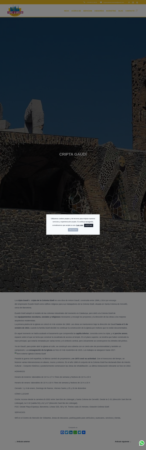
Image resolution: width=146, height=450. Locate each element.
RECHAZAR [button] (73, 230)
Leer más (79, 225)
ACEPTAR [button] (88, 225)
